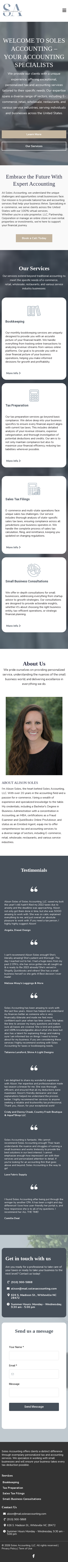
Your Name (16, 1347)
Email (13, 1365)
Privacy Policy (9, 1548)
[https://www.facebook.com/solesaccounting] (34, 1556)
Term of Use (25, 1548)
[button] (64, 11)
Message (14, 1384)
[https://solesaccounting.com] (13, 11)
